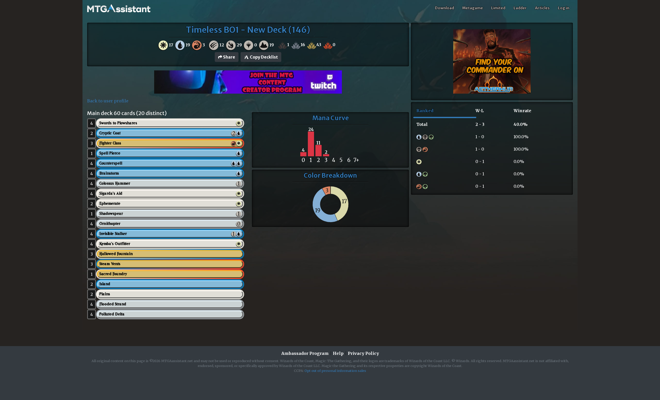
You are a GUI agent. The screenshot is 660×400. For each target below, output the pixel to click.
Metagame (472, 8)
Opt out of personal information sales (335, 371)
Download (444, 8)
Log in (563, 8)
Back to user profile (107, 100)
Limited (498, 8)
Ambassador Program (305, 353)
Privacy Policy (363, 353)
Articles (542, 8)
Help (338, 353)
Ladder (520, 8)
